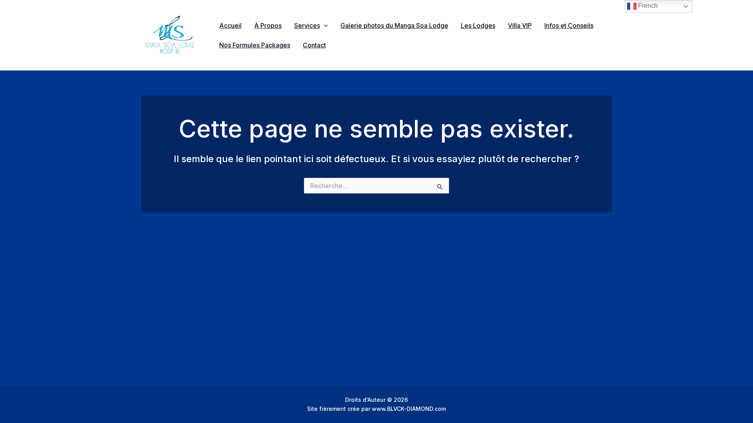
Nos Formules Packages (254, 45)
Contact (314, 45)
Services (307, 25)
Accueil (230, 25)
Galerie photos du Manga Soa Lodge (394, 25)
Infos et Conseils (568, 25)
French (647, 5)
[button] (324, 25)
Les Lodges (478, 25)
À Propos (268, 25)
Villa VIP (520, 25)
